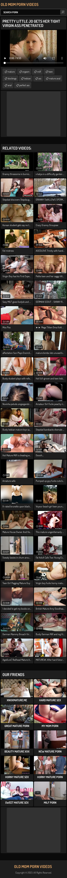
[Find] (62, 12)
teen (51, 71)
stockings (12, 78)
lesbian (27, 78)
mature (11, 71)
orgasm (25, 71)
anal (10, 85)
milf (39, 71)
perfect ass (24, 85)
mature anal (54, 78)
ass (39, 78)
